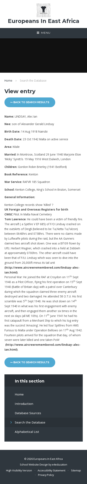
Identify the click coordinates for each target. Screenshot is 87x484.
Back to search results (31, 102)
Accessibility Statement (51, 470)
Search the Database (33, 80)
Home (8, 80)
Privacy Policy (46, 475)
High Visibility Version (19, 470)
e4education (59, 464)
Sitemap (76, 470)
